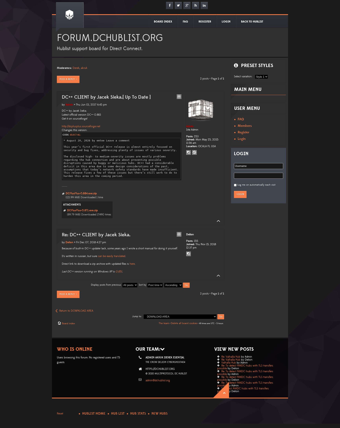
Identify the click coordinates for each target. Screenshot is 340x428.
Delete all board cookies (184, 323)
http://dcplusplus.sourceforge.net (81, 126)
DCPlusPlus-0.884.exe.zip (81, 193)
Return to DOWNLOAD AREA (76, 311)
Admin (69, 105)
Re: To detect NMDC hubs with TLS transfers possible (245, 367)
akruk (84, 68)
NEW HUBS (159, 413)
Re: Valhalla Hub (230, 357)
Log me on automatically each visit (256, 184)
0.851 (118, 271)
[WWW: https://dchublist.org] (194, 152)
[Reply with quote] (179, 97)
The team (164, 323)
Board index (68, 323)
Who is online (74, 349)
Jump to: (137, 316)
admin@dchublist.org (158, 380)
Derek (76, 68)
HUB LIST (118, 413)
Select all (75, 135)
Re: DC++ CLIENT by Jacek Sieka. (96, 235)
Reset (60, 413)
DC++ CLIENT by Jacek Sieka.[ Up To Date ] (106, 97)
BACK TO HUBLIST (252, 21)
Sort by (143, 284)
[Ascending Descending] (177, 284)
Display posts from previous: (106, 284)
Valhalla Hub (228, 362)
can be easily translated (111, 256)
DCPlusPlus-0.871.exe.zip (82, 210)
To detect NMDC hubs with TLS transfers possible (243, 390)
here (132, 264)
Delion (69, 242)
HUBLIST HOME (93, 413)
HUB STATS (138, 413)
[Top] (217, 221)
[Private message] (188, 152)
